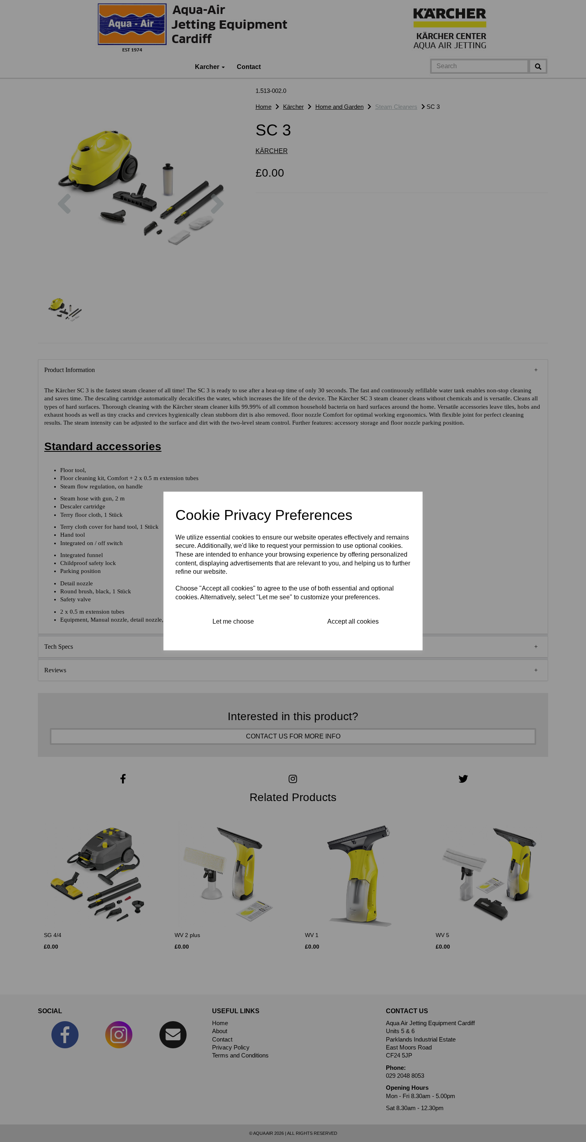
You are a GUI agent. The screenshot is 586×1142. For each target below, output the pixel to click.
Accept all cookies (353, 621)
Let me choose (233, 621)
